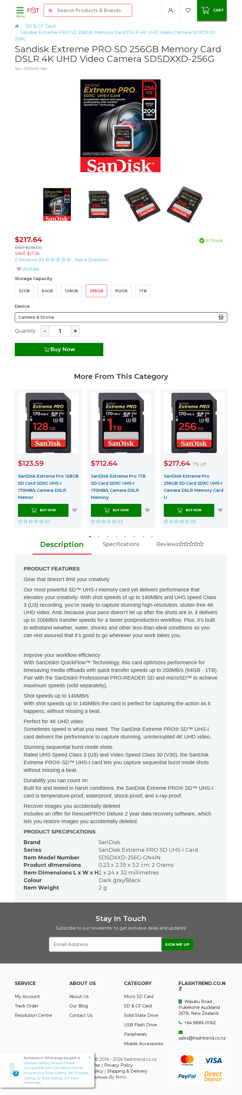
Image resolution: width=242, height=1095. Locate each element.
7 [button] (143, 537)
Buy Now (62, 349)
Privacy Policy (118, 1065)
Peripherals (135, 1034)
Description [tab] (62, 544)
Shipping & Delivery (127, 1071)
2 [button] (99, 537)
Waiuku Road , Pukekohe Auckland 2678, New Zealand (199, 1007)
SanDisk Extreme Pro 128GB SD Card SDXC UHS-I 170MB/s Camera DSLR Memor (48, 486)
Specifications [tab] (121, 544)
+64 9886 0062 (199, 1022)
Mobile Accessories (143, 1043)
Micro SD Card (138, 996)
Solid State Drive (141, 1015)
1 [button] (90, 537)
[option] (121, 125)
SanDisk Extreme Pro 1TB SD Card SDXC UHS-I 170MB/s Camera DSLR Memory (118, 486)
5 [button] (125, 537)
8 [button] (152, 537)
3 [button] (108, 537)
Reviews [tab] (167, 544)
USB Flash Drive (140, 1024)
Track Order (26, 1006)
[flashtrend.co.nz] (33, 10)
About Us (79, 996)
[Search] (50, 10)
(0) (46, 521)
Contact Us (80, 1015)
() (30, 259)
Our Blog (78, 1006)
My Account (27, 996)
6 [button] (134, 537)
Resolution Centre (33, 1015)
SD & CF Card (40, 26)
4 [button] (117, 537)
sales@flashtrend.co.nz (202, 1038)
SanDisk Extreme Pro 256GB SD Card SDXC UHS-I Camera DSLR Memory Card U (193, 486)
